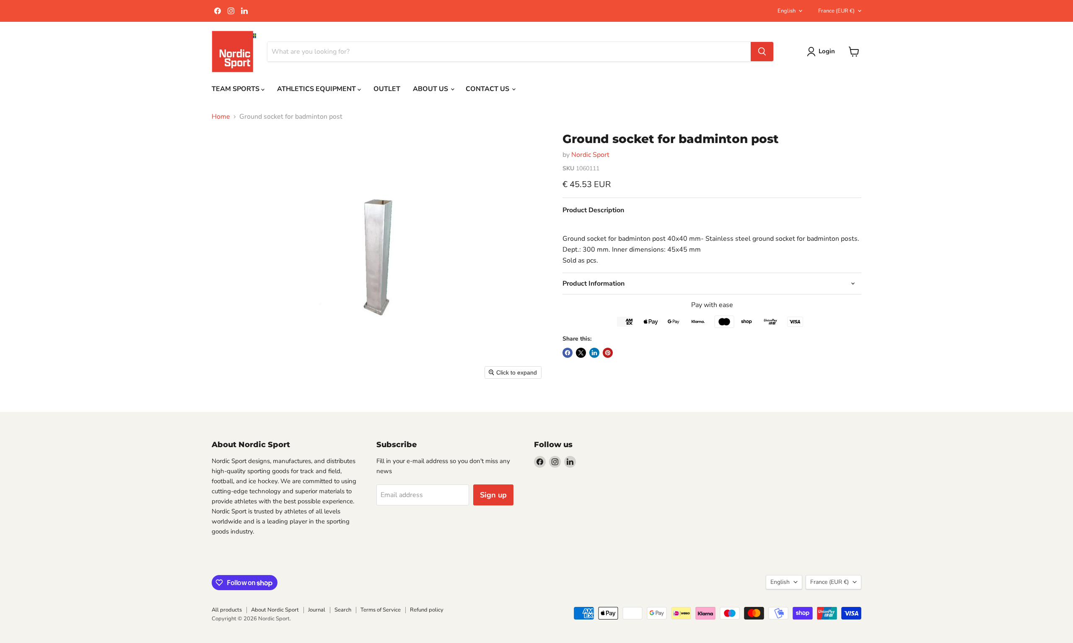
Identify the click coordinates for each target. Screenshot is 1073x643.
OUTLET (386, 89)
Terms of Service (380, 610)
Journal (316, 610)
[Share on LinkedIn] (594, 353)
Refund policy (426, 610)
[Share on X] (581, 353)
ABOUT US (431, 89)
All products (227, 610)
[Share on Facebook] (567, 353)
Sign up (493, 495)
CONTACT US (488, 89)
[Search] (762, 51)
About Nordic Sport (275, 610)
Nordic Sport (590, 154)
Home (221, 116)
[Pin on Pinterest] (608, 353)
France (836, 11)
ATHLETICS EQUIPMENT (317, 89)
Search (342, 610)
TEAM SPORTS (236, 89)
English (787, 11)
